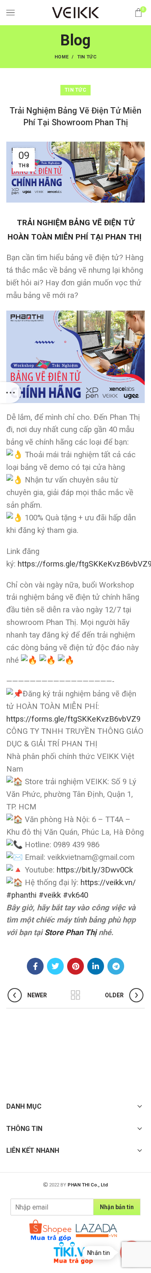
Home (61, 57)
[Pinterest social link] (75, 966)
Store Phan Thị (70, 932)
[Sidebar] (10, 392)
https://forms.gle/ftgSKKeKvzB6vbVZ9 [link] (73, 719)
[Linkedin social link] (95, 966)
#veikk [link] (50, 895)
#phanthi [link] (21, 895)
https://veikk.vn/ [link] (108, 882)
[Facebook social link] (35, 966)
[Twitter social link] (55, 966)
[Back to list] (75, 995)
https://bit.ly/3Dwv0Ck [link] (95, 870)
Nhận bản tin (117, 1207)
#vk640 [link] (75, 895)
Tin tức (86, 57)
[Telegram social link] (115, 966)
